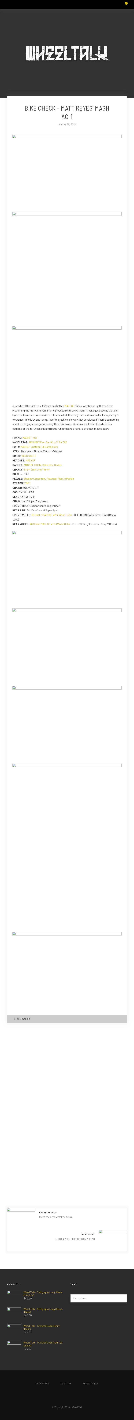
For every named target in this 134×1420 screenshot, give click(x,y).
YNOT (27, 483)
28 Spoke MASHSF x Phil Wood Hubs (52, 514)
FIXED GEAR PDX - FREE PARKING (55, 1217)
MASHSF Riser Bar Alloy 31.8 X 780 (48, 442)
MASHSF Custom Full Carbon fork (39, 446)
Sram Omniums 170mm (37, 469)
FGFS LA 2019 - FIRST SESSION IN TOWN (75, 1238)
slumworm (23, 1019)
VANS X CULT (28, 455)
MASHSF (69, 405)
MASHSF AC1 (29, 437)
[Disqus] (67, 1074)
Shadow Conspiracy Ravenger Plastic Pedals (49, 478)
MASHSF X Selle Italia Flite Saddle (43, 465)
